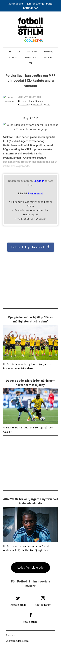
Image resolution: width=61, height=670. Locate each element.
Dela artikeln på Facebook (28, 247)
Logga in (39, 180)
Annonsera (14, 57)
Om (9, 51)
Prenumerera (31, 57)
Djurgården (32, 51)
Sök (30, 63)
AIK (18, 51)
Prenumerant (35, 193)
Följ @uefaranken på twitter (35, 104)
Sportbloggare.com (17, 640)
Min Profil (48, 57)
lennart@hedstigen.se (32, 101)
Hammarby (48, 51)
